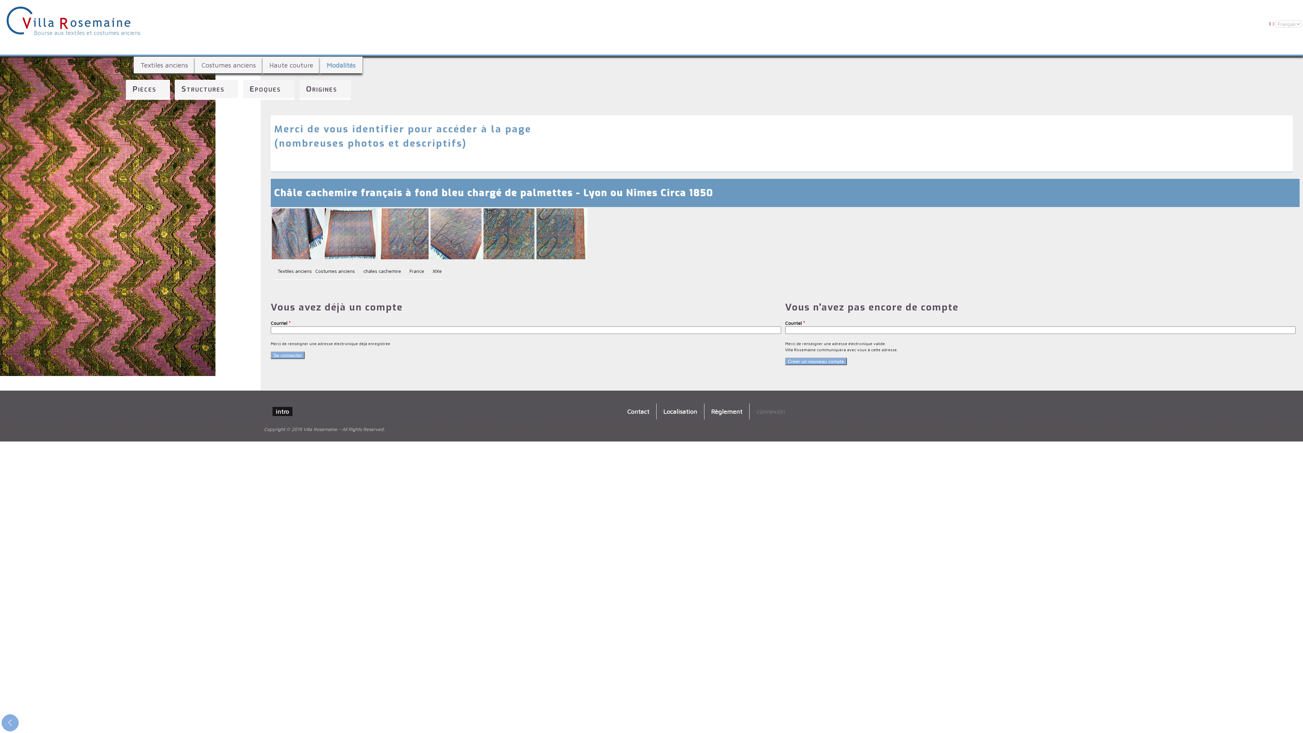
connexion (770, 411)
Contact (638, 411)
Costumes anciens (229, 65)
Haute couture (291, 65)
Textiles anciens (164, 65)
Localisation (680, 411)
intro (282, 411)
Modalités (341, 65)
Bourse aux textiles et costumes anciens (87, 33)
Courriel (281, 323)
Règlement (726, 411)
